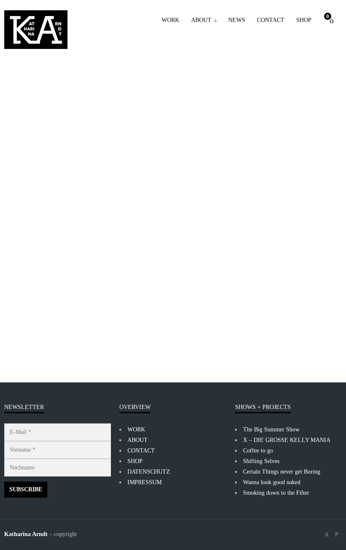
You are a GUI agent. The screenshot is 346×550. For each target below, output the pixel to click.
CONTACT (270, 20)
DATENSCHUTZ (148, 472)
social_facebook (327, 535)
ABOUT (201, 20)
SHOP (303, 20)
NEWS (236, 20)
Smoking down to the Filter (276, 493)
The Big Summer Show (271, 429)
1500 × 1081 (55, 327)
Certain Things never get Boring (281, 472)
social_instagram (337, 535)
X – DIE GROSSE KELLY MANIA (286, 440)
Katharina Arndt (42, 306)
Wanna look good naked (271, 482)
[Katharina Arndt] (36, 29)
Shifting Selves (261, 461)
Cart (327, 16)
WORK (170, 20)
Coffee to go (258, 450)
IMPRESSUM (144, 482)
